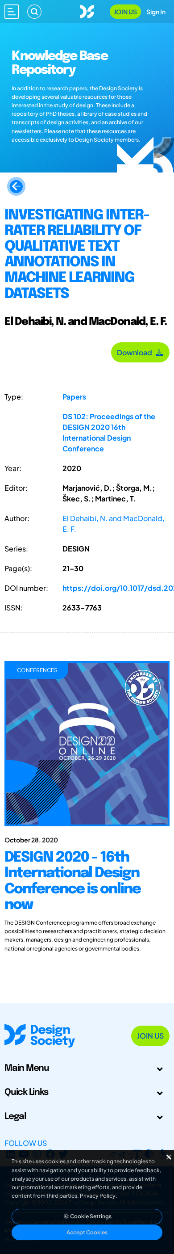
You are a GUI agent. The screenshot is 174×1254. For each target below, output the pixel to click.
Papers (74, 396)
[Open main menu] (11, 11)
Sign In (156, 12)
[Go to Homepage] (87, 10)
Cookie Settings (90, 1216)
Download (136, 352)
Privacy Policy (98, 1195)
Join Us (125, 12)
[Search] (34, 11)
